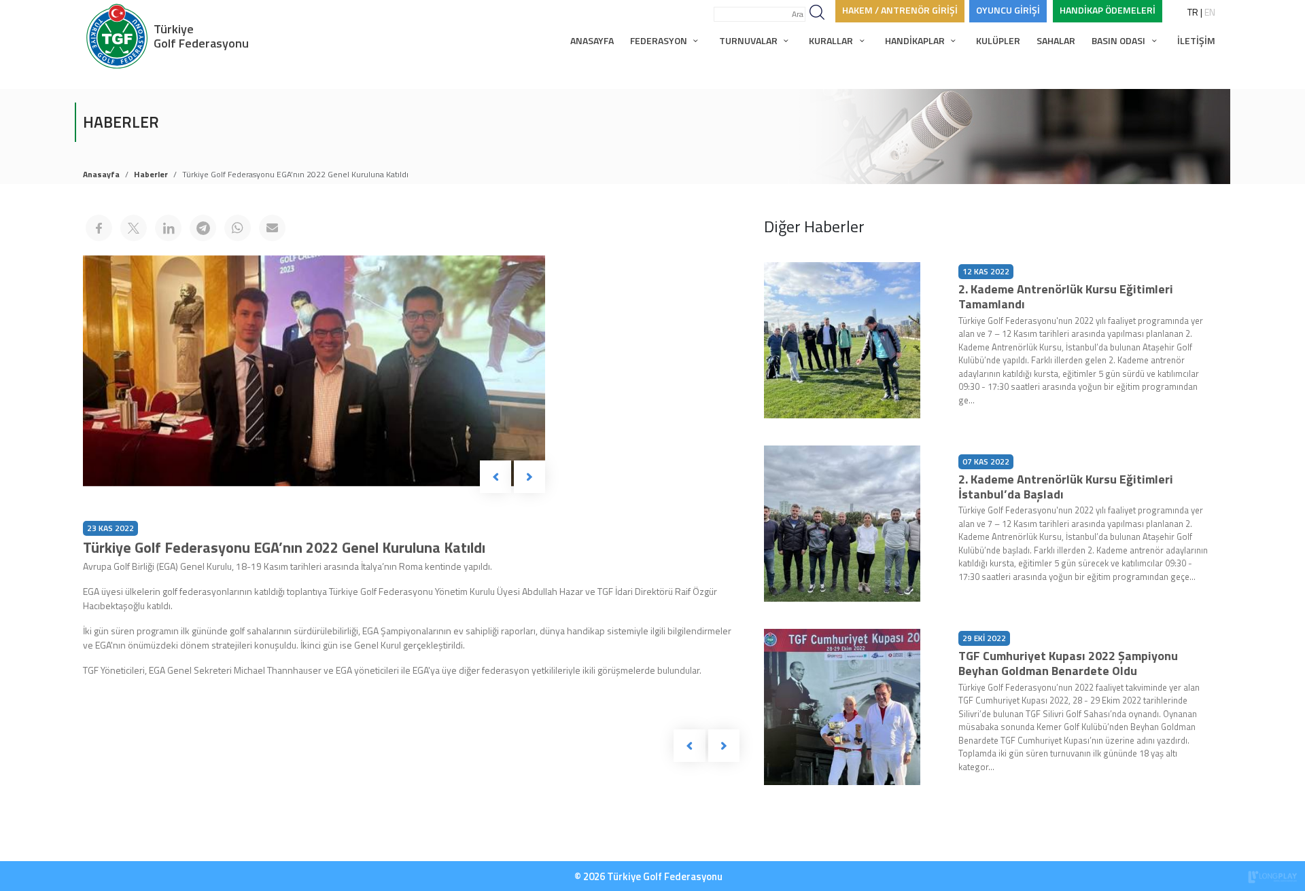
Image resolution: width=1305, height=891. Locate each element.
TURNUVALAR (749, 40)
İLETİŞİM (1196, 40)
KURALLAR (832, 40)
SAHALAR (1056, 40)
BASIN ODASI (1119, 40)
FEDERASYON (659, 40)
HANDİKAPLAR (916, 40)
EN (1209, 12)
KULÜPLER (998, 40)
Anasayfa (101, 174)
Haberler (151, 174)
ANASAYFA (592, 40)
